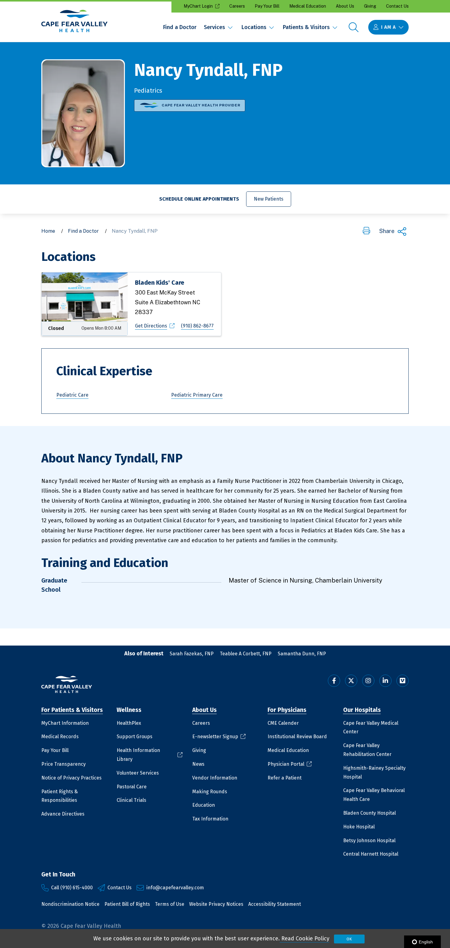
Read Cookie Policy (304, 938)
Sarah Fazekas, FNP (192, 654)
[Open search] (353, 27)
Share (387, 231)
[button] (366, 231)
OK (349, 939)
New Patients (272, 199)
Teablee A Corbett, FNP (246, 654)
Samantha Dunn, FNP (302, 654)
